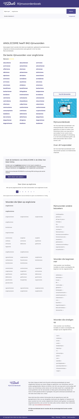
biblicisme (23, 243)
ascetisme (23, 82)
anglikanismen (10, 252)
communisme (7, 107)
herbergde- (59, 290)
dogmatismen (7, 123)
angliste (37, 238)
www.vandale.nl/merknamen (42, 404)
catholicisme (9, 260)
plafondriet (59, 242)
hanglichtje (23, 280)
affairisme (6, 69)
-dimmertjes (59, 353)
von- (57, 300)
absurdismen (24, 63)
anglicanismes (24, 216)
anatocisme (9, 238)
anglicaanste (24, 257)
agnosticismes (24, 288)
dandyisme (39, 114)
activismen (6, 66)
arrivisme (6, 82)
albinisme (6, 72)
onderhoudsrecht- (61, 295)
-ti (56, 350)
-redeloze (58, 338)
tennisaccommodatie (62, 234)
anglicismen (9, 205)
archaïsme (23, 78)
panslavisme (9, 283)
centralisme (7, 101)
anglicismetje (39, 216)
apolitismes (23, 274)
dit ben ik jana (60, 219)
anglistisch (23, 271)
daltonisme (23, 114)
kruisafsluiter (59, 249)
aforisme (22, 69)
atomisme (39, 85)
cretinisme (23, 110)
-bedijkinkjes (59, 345)
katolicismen (9, 263)
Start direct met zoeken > (16, 177)
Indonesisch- (59, 297)
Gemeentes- (59, 310)
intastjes (58, 222)
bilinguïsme (23, 91)
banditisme (6, 88)
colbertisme (23, 104)
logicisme (8, 246)
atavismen (6, 85)
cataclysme (23, 98)
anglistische (38, 257)
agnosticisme (9, 257)
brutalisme (39, 94)
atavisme (39, 82)
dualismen (39, 123)
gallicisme (38, 243)
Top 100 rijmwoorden (65, 94)
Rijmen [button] (71, 11)
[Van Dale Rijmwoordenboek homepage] (10, 3)
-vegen (58, 371)
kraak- (58, 280)
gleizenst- (58, 287)
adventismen (40, 66)
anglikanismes (24, 252)
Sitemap (58, 417)
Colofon (64, 417)
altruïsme (23, 75)
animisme (6, 78)
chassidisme (23, 101)
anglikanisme (9, 222)
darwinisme (7, 117)
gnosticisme (9, 280)
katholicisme (38, 260)
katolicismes (23, 263)
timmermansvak (60, 237)
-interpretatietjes (60, 368)
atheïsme (23, 85)
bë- (57, 282)
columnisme (40, 104)
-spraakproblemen (61, 366)
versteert (58, 229)
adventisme (23, 66)
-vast (57, 335)
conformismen (40, 107)
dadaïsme (6, 114)
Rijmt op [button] (6, 11)
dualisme (22, 123)
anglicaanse (9, 271)
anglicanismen (10, 216)
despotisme (40, 117)
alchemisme (23, 72)
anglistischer (24, 291)
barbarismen (7, 91)
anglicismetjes (10, 232)
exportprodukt (60, 247)
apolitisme (38, 241)
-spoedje (58, 361)
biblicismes (9, 277)
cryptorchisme (40, 110)
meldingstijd (59, 214)
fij (56, 224)
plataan (58, 217)
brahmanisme (24, 94)
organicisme (38, 280)
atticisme (8, 243)
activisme (39, 63)
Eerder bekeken (8, 16)
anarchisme (40, 75)
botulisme (6, 94)
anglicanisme (10, 211)
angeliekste (38, 268)
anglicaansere (10, 291)
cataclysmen (40, 98)
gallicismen (23, 277)
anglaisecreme (39, 288)
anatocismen (9, 268)
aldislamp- (59, 275)
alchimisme (39, 72)
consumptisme (7, 110)
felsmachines (59, 232)
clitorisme (6, 104)
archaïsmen (40, 78)
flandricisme (23, 260)
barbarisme (40, 88)
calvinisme (6, 98)
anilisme (8, 241)
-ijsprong (58, 348)
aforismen (39, 69)
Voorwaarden (71, 417)
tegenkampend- (60, 305)
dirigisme (23, 120)
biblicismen (38, 274)
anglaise (22, 238)
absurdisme (7, 63)
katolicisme (9, 227)
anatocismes (24, 268)
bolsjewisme (40, 91)
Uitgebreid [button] (72, 16)
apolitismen (9, 274)
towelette (58, 239)
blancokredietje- (60, 307)
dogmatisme (40, 120)
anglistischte (38, 291)
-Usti (57, 358)
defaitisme (23, 117)
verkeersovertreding (62, 244)
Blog (53, 417)
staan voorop (59, 227)
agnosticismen (10, 288)
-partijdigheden (60, 363)
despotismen (7, 120)
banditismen (24, 88)
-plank (57, 355)
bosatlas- (58, 302)
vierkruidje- (59, 285)
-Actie (57, 340)
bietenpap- (59, 277)
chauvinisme (40, 101)
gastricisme (38, 277)
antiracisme (38, 271)
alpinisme (6, 75)
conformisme (24, 107)
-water (58, 343)
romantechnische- (61, 292)
